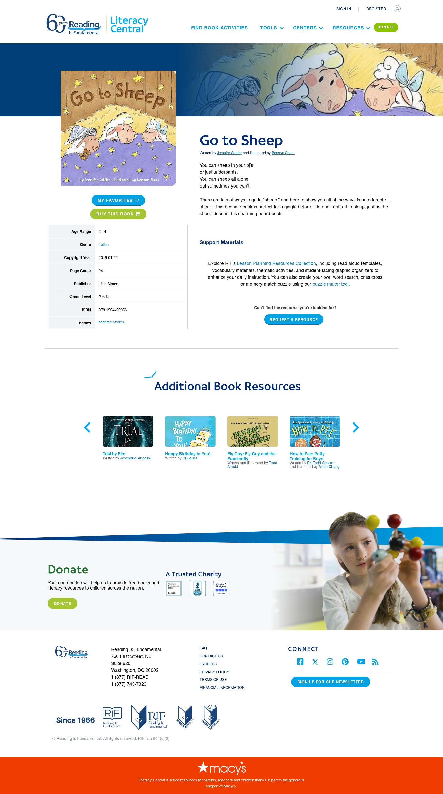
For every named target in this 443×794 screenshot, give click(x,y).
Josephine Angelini (135, 457)
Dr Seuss (190, 457)
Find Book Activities (219, 27)
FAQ (203, 648)
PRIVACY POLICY (214, 671)
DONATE (386, 26)
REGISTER (376, 8)
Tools (268, 27)
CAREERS (208, 663)
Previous (87, 427)
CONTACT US (213, 655)
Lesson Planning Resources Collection (276, 263)
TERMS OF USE (216, 679)
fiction (104, 244)
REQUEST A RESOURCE (294, 319)
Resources (348, 27)
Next (355, 427)
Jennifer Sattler (229, 152)
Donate (62, 603)
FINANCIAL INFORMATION (222, 687)
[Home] (77, 16)
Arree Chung (329, 466)
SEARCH (397, 9)
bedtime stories (111, 321)
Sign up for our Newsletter (331, 681)
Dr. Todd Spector (321, 462)
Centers (305, 27)
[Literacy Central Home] (129, 16)
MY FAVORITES (116, 200)
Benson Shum (283, 152)
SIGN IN (343, 8)
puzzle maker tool (331, 283)
